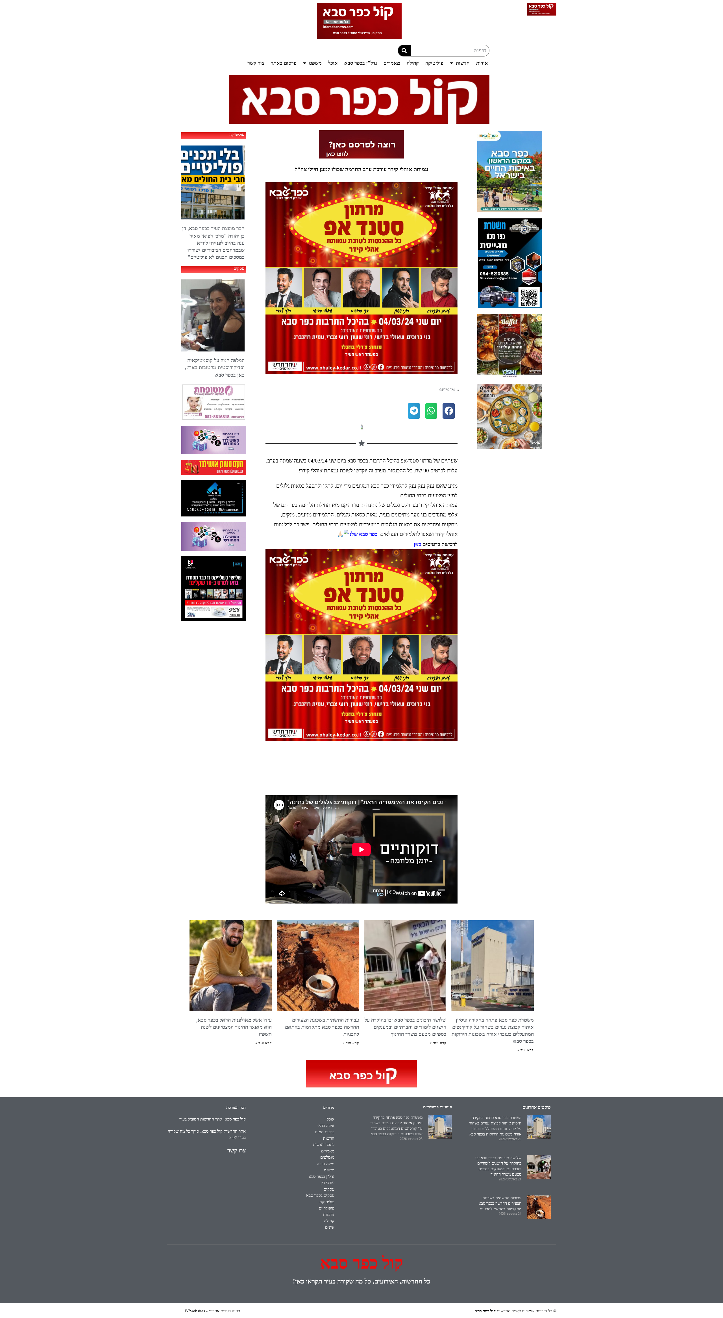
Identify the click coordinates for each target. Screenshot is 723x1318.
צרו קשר (236, 1150)
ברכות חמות (324, 1132)
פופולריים (326, 1208)
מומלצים (327, 1157)
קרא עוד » (525, 1050)
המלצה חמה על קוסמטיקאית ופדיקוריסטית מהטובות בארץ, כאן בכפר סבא (215, 367)
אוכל (333, 63)
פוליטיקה (434, 63)
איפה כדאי (325, 1125)
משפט (315, 63)
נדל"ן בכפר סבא (360, 63)
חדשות (463, 63)
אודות (482, 63)
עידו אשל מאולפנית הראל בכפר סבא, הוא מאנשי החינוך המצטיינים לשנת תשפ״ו (234, 1027)
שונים (329, 1227)
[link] (362, 534)
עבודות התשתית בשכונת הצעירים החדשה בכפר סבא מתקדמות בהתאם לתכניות (322, 1027)
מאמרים (392, 63)
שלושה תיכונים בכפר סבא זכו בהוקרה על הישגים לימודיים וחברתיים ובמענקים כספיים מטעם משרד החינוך (405, 1027)
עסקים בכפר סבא (320, 1195)
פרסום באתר (284, 63)
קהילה (413, 63)
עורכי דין (327, 1182)
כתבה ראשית (323, 1144)
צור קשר (255, 63)
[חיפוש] (404, 50)
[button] (449, 411)
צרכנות (328, 1214)
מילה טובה (325, 1163)
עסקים (535, 448)
